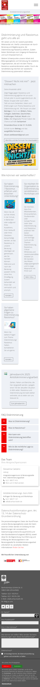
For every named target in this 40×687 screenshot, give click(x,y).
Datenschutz (6, 684)
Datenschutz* (6, 650)
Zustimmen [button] (17, 666)
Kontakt (8, 295)
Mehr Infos (29, 277)
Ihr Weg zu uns (7, 601)
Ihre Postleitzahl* (8, 619)
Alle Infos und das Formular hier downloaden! (21, 140)
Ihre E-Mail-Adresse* (9, 627)
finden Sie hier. (18, 547)
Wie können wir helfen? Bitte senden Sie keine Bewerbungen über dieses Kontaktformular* (18, 636)
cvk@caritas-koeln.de (15, 599)
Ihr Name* (5, 612)
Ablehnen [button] (6, 666)
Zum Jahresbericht (17, 403)
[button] (3, 606)
